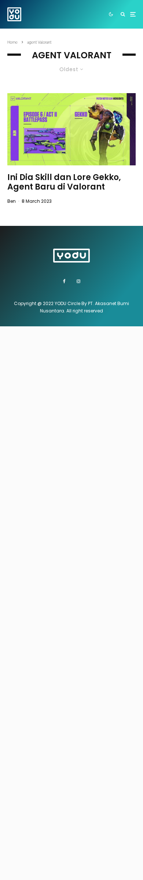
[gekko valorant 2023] (71, 129)
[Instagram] (78, 281)
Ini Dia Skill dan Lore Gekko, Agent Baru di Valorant (64, 182)
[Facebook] (64, 281)
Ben (11, 201)
